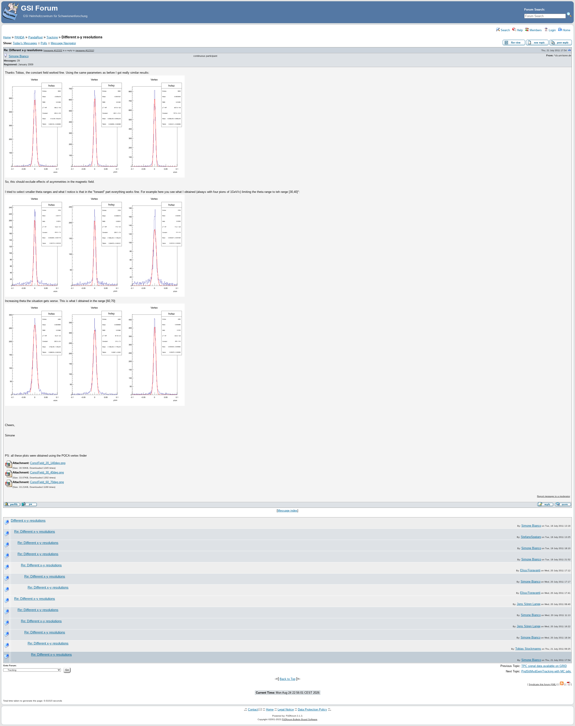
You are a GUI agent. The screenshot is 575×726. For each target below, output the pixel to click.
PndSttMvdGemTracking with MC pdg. (546, 671)
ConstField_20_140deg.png (47, 463)
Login (552, 30)
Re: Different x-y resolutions (23, 50)
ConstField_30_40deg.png (47, 472)
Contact (253, 709)
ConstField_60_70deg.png (47, 482)
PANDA (19, 37)
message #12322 (53, 50)
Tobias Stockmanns (528, 648)
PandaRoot (35, 37)
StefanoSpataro (531, 537)
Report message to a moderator (553, 496)
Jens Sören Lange (528, 604)
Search (505, 30)
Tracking (52, 37)
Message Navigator (63, 43)
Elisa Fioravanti (530, 570)
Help (519, 30)
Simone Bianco (19, 56)
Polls (44, 43)
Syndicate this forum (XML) (543, 684)
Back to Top (287, 679)
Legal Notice (286, 709)
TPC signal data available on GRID (544, 666)
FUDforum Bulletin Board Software (299, 719)
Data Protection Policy (312, 709)
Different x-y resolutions (28, 520)
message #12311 (84, 50)
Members (535, 30)
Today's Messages (25, 43)
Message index (287, 510)
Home (566, 30)
